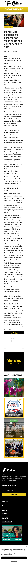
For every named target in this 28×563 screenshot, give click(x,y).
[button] (26, 546)
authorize (9, 104)
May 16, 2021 (7, 51)
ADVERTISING (5, 505)
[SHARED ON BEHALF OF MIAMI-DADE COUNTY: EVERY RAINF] (14, 387)
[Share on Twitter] (11, 338)
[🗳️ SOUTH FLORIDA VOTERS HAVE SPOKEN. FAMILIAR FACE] (14, 408)
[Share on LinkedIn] (13, 338)
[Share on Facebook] (9, 338)
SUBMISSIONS (5, 508)
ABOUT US (4, 510)
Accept (14, 558)
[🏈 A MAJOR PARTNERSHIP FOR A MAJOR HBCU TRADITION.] (14, 448)
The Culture (14, 51)
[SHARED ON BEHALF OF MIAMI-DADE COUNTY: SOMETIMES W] (14, 428)
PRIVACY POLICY (14, 561)
